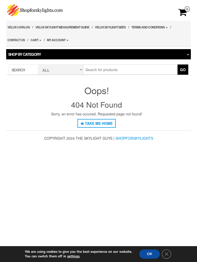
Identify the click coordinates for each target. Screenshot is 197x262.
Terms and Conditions (148, 27)
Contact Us (16, 40)
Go (183, 69)
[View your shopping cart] (183, 13)
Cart (35, 40)
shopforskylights (134, 138)
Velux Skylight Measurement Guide (62, 27)
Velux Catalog (18, 27)
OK (149, 254)
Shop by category (24, 54)
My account (56, 40)
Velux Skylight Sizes (110, 27)
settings (73, 256)
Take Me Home (98, 123)
